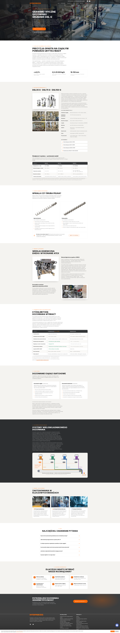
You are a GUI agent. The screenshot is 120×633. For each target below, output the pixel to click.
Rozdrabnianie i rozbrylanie (64, 628)
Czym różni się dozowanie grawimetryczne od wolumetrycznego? (60, 535)
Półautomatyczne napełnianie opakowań (66, 623)
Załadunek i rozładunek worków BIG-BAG (66, 618)
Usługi (74, 3)
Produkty (69, 3)
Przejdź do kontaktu (80, 601)
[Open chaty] (117, 625)
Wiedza (77, 3)
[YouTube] (89, 1)
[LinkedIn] (87, 1)
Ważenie (77, 616)
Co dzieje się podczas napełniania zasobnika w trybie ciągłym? (60, 543)
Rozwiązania (63, 3)
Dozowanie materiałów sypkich (65, 622)
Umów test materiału (74, 235)
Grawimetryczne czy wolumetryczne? (42, 32)
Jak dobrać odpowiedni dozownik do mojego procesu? (60, 551)
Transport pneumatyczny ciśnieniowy (82, 625)
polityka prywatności (19, 631)
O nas (58, 3)
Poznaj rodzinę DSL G (38, 28)
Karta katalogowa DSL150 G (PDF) (69, 147)
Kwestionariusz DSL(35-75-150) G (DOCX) (70, 150)
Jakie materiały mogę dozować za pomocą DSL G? (60, 539)
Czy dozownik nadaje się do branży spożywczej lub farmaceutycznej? (60, 547)
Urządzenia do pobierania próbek (65, 624)
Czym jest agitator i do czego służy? (60, 555)
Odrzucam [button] (116, 631)
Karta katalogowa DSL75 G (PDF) (69, 144)
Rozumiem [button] (112, 631)
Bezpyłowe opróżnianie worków (81, 621)
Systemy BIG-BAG (79, 622)
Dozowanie (78, 617)
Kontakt (81, 3)
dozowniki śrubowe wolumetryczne (42, 360)
